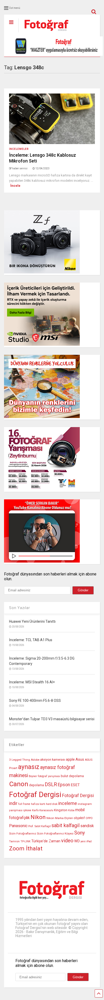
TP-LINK (25, 841)
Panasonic (18, 825)
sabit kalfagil (65, 825)
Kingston (60, 810)
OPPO (89, 818)
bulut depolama (72, 776)
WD (77, 841)
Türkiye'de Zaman (45, 841)
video (67, 841)
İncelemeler (19, 149)
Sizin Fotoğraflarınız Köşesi (55, 833)
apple (70, 759)
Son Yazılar (19, 608)
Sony (79, 833)
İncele (15, 186)
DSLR (51, 784)
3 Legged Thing (19, 759)
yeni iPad (86, 841)
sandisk (87, 826)
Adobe (35, 759)
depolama (36, 785)
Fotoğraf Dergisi (35, 794)
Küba (71, 810)
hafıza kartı (38, 804)
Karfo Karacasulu (42, 810)
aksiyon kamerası (52, 759)
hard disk (52, 804)
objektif (79, 818)
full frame (24, 804)
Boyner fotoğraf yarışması (44, 776)
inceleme (67, 803)
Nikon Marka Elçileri (59, 818)
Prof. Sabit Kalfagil (39, 826)
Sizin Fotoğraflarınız (22, 833)
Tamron (14, 841)
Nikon (38, 817)
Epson (64, 784)
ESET (75, 785)
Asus (79, 759)
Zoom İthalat (25, 848)
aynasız (28, 767)
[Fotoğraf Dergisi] (43, 32)
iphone (27, 810)
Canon (18, 784)
